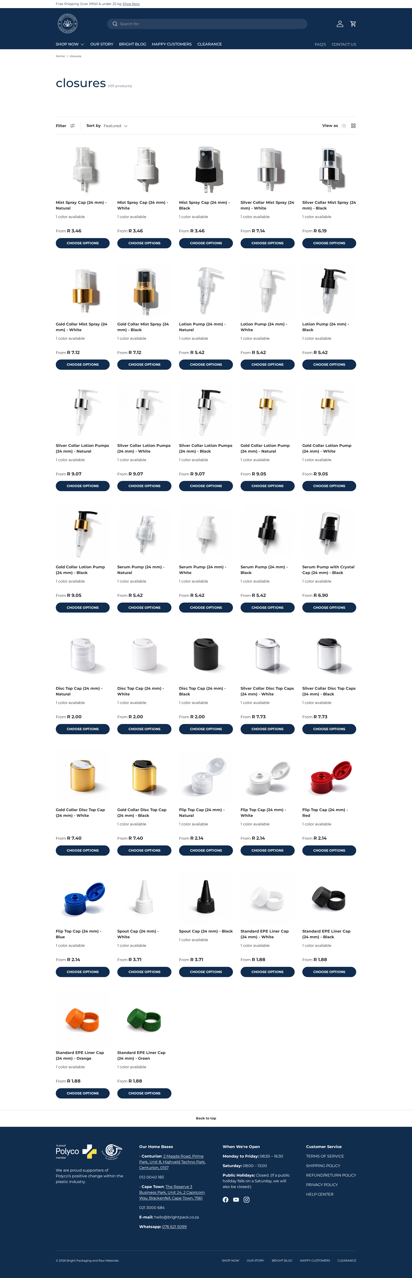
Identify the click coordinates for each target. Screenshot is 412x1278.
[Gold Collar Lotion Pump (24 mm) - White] (329, 412)
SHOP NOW (67, 44)
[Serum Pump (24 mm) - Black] (267, 533)
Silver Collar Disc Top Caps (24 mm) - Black (329, 691)
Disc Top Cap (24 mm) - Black (202, 691)
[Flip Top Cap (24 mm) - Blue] (83, 898)
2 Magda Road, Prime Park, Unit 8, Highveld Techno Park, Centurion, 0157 (172, 1162)
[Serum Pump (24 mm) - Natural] (144, 533)
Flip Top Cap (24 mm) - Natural (202, 813)
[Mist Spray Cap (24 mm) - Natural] (83, 169)
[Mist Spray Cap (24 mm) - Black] (206, 169)
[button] (353, 24)
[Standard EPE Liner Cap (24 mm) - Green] (144, 1019)
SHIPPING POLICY (323, 1165)
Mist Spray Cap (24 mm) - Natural (81, 205)
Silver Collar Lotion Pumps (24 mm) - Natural (82, 448)
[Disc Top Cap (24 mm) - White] (144, 655)
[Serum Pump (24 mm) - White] (206, 533)
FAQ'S (320, 44)
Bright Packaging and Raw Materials (92, 1260)
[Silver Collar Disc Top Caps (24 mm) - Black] (329, 655)
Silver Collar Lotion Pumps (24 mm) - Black (205, 448)
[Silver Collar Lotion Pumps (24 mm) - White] (144, 412)
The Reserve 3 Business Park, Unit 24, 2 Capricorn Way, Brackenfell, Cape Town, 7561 (172, 1192)
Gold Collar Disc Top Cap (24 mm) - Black (141, 813)
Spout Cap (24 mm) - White (138, 934)
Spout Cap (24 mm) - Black (206, 931)
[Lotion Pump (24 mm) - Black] (329, 290)
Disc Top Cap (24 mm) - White (140, 691)
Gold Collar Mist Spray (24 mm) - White (81, 327)
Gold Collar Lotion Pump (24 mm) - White (326, 448)
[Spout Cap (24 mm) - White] (144, 898)
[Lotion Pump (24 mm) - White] (267, 290)
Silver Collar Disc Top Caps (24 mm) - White (267, 691)
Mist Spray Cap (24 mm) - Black (204, 205)
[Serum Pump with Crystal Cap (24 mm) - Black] (329, 533)
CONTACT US (344, 44)
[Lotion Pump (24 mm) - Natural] (206, 290)
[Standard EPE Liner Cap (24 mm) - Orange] (83, 1019)
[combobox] (207, 24)
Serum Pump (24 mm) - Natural (141, 570)
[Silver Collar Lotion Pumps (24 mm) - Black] (206, 412)
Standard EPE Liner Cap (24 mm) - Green (141, 1055)
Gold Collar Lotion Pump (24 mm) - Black (80, 570)
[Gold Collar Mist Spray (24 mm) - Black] (144, 290)
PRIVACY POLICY (322, 1185)
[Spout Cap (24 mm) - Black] (206, 898)
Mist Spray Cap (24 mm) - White (142, 205)
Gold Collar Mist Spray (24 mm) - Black (143, 327)
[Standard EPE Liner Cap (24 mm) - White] (267, 898)
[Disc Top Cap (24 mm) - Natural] (83, 655)
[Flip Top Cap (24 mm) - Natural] (206, 776)
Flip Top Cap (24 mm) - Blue (78, 934)
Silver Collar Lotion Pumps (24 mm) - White (144, 448)
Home (60, 56)
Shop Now (131, 4)
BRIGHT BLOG (132, 44)
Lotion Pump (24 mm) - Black (325, 327)
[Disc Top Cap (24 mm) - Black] (206, 655)
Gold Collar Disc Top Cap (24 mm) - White (80, 813)
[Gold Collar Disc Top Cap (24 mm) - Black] (144, 776)
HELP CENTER (320, 1194)
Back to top (206, 1118)
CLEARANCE (209, 44)
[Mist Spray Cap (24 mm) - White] (144, 169)
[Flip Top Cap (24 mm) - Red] (329, 776)
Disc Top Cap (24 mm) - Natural (79, 691)
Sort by (94, 125)
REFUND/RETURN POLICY (331, 1175)
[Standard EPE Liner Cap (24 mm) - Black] (329, 898)
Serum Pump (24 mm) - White (202, 570)
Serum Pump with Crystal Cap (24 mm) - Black (328, 570)
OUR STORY (101, 44)
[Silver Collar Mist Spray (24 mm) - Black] (329, 169)
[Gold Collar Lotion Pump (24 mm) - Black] (83, 533)
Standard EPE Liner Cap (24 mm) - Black (326, 934)
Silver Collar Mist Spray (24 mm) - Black (329, 205)
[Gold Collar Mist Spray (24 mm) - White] (83, 290)
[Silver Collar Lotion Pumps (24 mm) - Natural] (83, 412)
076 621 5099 (174, 1226)
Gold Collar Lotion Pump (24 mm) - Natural (265, 448)
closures (75, 56)
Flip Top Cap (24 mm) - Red (325, 813)
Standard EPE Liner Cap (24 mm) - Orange (80, 1055)
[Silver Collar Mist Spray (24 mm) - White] (267, 169)
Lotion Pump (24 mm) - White (264, 327)
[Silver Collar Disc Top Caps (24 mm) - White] (267, 655)
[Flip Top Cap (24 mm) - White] (267, 776)
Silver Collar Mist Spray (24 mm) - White (267, 205)
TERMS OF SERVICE (325, 1156)
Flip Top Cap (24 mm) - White (263, 813)
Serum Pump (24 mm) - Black (264, 570)
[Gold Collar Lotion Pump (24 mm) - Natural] (267, 412)
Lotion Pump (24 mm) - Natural (202, 327)
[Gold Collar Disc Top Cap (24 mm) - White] (83, 776)
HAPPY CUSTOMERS (172, 44)
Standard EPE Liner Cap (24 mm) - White (265, 934)
